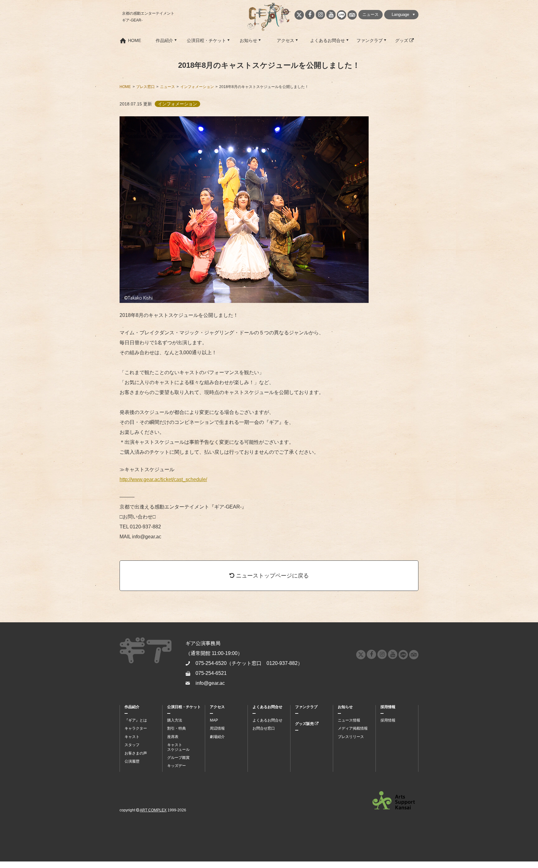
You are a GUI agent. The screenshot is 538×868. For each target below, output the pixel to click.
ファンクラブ (369, 40)
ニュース (370, 14)
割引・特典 (176, 728)
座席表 (172, 737)
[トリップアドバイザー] (352, 15)
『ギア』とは (136, 720)
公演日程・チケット (206, 40)
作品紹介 (164, 40)
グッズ (402, 40)
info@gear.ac (210, 683)
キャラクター (136, 728)
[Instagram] (320, 14)
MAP (214, 720)
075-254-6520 (211, 663)
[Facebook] (309, 14)
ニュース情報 (349, 720)
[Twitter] (299, 15)
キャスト (132, 737)
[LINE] (341, 15)
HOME (134, 40)
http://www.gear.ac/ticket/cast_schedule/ (163, 479)
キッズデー (176, 766)
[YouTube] (331, 14)
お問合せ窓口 (263, 728)
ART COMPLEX (153, 810)
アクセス (285, 40)
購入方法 (174, 720)
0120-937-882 (282, 663)
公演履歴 (132, 761)
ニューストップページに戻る (271, 575)
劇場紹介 (217, 737)
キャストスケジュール (178, 747)
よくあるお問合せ (327, 40)
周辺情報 (217, 728)
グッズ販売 (305, 724)
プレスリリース (351, 737)
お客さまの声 (136, 753)
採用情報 (387, 707)
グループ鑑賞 (178, 757)
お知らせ (248, 40)
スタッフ (132, 745)
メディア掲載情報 (353, 728)
